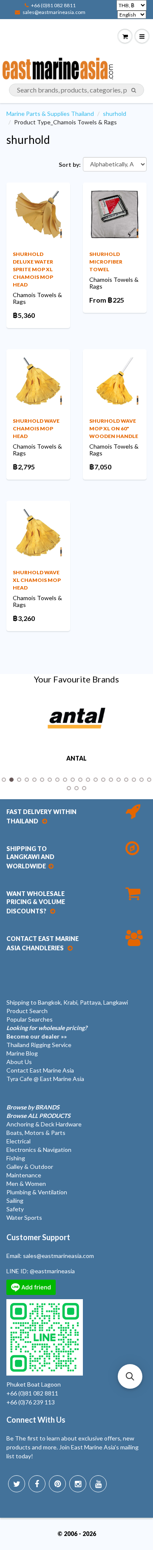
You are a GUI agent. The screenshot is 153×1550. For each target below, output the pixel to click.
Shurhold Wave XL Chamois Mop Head (37, 580)
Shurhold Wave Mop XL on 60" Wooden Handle (113, 428)
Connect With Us (35, 1419)
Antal (76, 758)
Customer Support (38, 1237)
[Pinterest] (57, 1483)
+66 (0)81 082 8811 (53, 5)
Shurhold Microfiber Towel (105, 261)
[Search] (133, 90)
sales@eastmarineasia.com (54, 12)
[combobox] (76, 90)
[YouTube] (98, 1483)
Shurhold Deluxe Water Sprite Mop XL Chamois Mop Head (33, 269)
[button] (130, 1376)
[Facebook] (36, 1483)
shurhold (114, 113)
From (106, 300)
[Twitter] (16, 1483)
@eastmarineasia (52, 1271)
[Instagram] (77, 1483)
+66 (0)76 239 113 (30, 1402)
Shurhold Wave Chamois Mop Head (36, 428)
